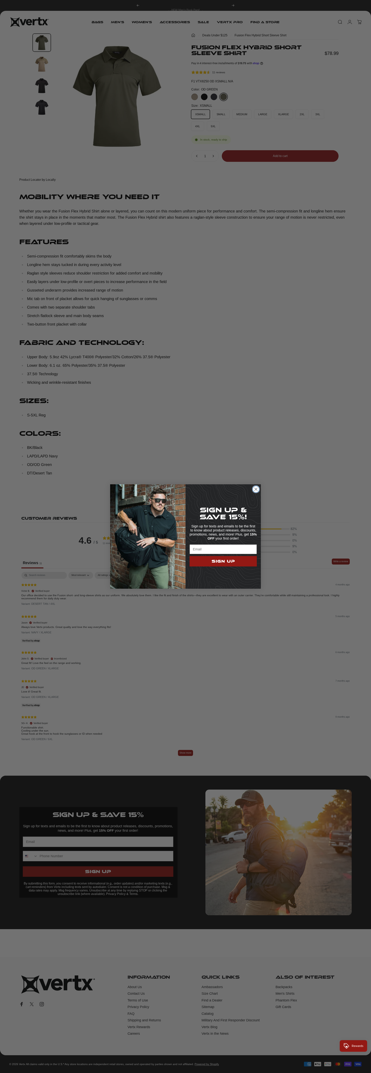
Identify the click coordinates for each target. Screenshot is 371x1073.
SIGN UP (223, 561)
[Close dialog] (256, 489)
